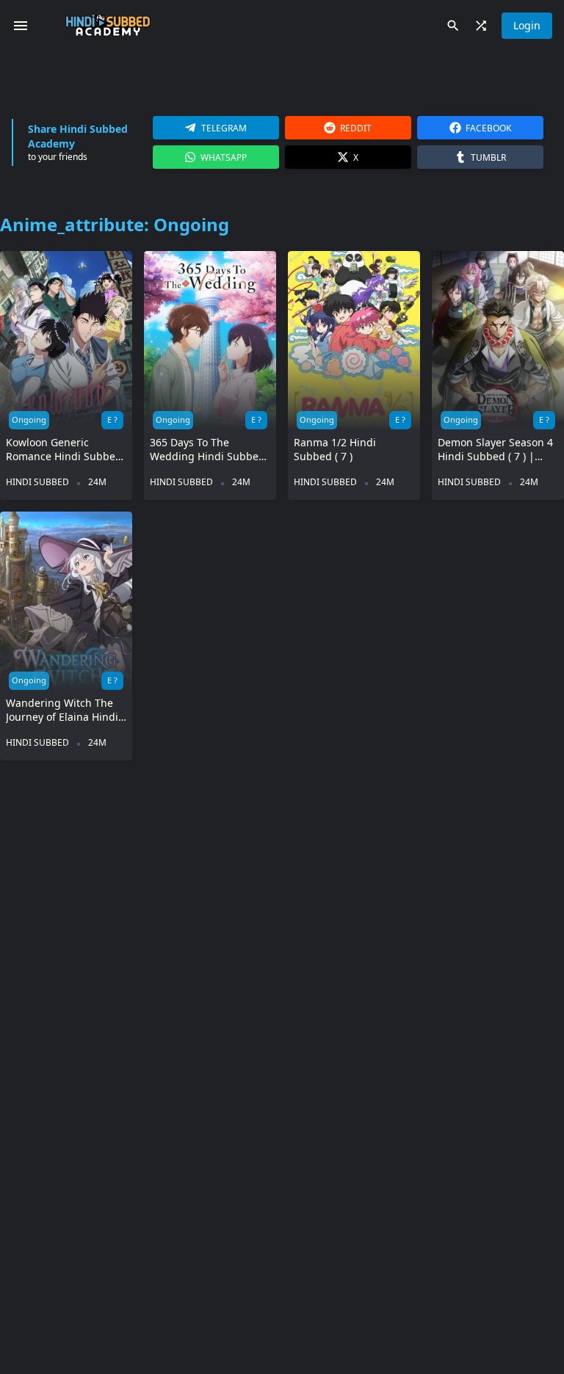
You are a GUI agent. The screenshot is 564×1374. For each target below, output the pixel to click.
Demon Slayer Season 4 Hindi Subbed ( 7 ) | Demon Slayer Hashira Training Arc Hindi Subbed (495, 449)
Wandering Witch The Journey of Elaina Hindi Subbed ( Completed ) (62, 710)
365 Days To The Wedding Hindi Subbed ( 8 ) (207, 449)
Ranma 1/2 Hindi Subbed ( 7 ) (335, 449)
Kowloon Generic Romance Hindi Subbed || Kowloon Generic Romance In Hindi (64, 449)
